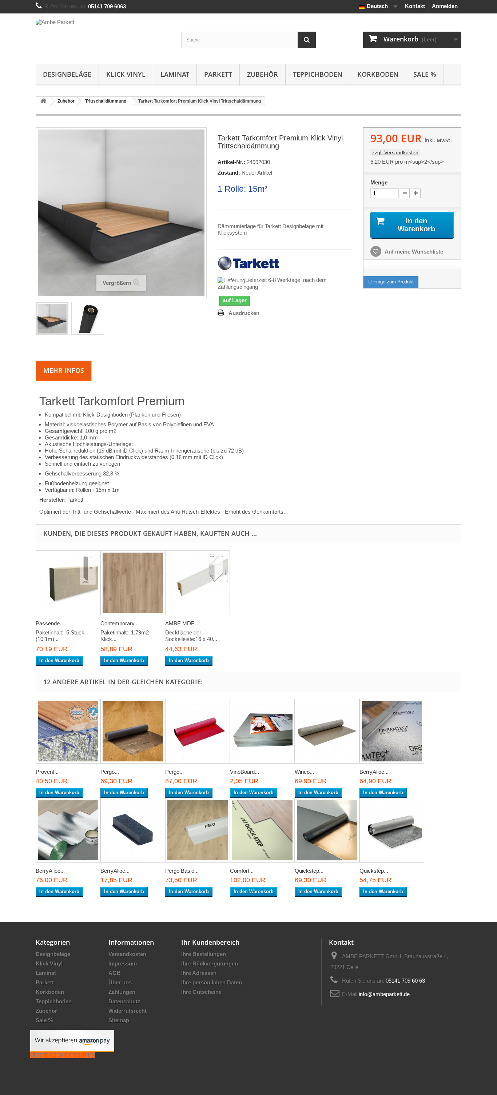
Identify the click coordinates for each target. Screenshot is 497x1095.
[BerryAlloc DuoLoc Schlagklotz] (132, 830)
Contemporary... (119, 623)
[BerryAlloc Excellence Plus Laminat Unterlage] (68, 830)
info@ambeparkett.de (384, 994)
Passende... (50, 623)
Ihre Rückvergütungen (209, 963)
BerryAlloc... (374, 772)
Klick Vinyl (126, 74)
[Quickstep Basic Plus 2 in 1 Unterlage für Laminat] (391, 830)
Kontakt (415, 6)
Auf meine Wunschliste (413, 251)
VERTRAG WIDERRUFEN (62, 1055)
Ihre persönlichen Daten (211, 982)
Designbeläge (67, 74)
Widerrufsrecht (127, 1011)
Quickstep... (309, 871)
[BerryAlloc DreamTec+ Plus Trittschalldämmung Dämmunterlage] (391, 731)
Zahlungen (121, 992)
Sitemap (118, 1020)
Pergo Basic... (182, 871)
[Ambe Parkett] (103, 37)
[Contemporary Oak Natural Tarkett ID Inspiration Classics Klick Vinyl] (132, 582)
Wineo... (304, 772)
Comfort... (242, 871)
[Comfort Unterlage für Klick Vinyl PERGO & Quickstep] (262, 830)
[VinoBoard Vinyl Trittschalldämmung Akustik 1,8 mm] (262, 731)
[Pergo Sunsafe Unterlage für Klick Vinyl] (197, 731)
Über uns (120, 982)
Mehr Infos (63, 370)
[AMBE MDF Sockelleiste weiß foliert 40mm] (197, 582)
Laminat (174, 74)
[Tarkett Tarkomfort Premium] (52, 318)
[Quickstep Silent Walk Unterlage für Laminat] (327, 830)
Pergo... (109, 772)
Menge (378, 182)
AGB (114, 973)
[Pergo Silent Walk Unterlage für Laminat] (132, 731)
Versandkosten (127, 954)
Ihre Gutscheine (201, 992)
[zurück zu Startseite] (43, 101)
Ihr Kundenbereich (210, 942)
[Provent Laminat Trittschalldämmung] (68, 731)
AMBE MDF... (181, 623)
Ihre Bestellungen (203, 954)
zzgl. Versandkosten (395, 152)
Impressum (122, 963)
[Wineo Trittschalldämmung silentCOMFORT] (327, 731)
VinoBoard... (244, 772)
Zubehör (262, 74)
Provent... (47, 772)
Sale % (424, 74)
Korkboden (377, 74)
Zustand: (229, 173)
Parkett (218, 74)
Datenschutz (124, 1001)
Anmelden (445, 6)
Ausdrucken (243, 313)
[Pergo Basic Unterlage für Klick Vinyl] (197, 830)
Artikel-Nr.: (231, 162)
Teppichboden (317, 74)
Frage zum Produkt (393, 281)
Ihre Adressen (198, 973)
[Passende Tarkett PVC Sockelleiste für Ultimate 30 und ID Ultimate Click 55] (68, 582)
